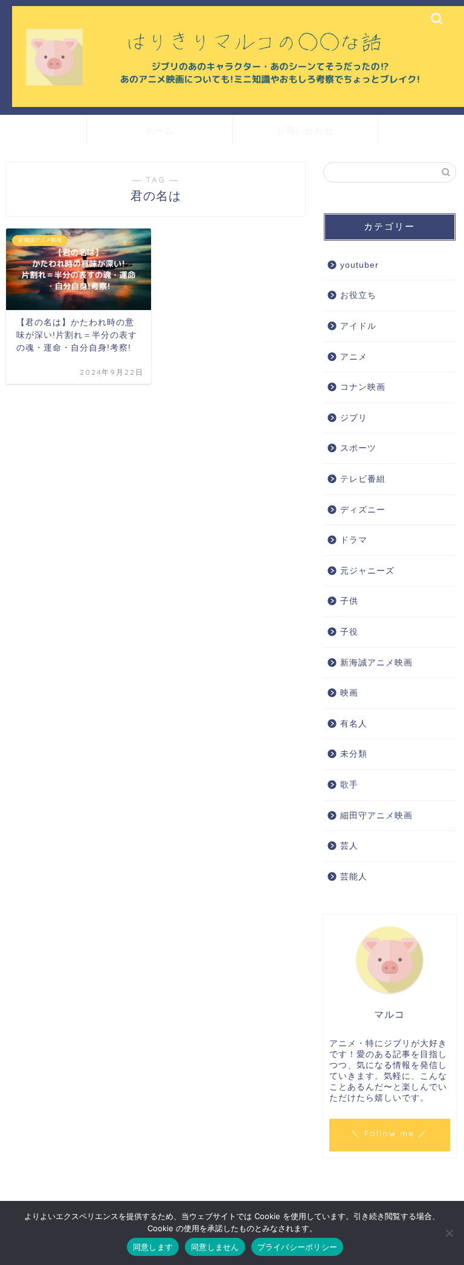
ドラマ (353, 540)
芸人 (349, 845)
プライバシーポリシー (297, 1247)
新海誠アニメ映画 (376, 662)
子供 (349, 601)
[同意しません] (449, 1233)
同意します (153, 1247)
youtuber (359, 265)
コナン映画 (362, 387)
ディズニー (362, 509)
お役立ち (358, 295)
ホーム (159, 130)
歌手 (349, 784)
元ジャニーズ (367, 570)
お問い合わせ (305, 130)
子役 (349, 631)
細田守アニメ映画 (376, 815)
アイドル (358, 326)
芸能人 (353, 876)
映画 (349, 692)
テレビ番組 (362, 479)
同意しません (215, 1247)
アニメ (353, 356)
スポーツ (358, 448)
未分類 (353, 754)
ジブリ (353, 417)
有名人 (353, 723)
